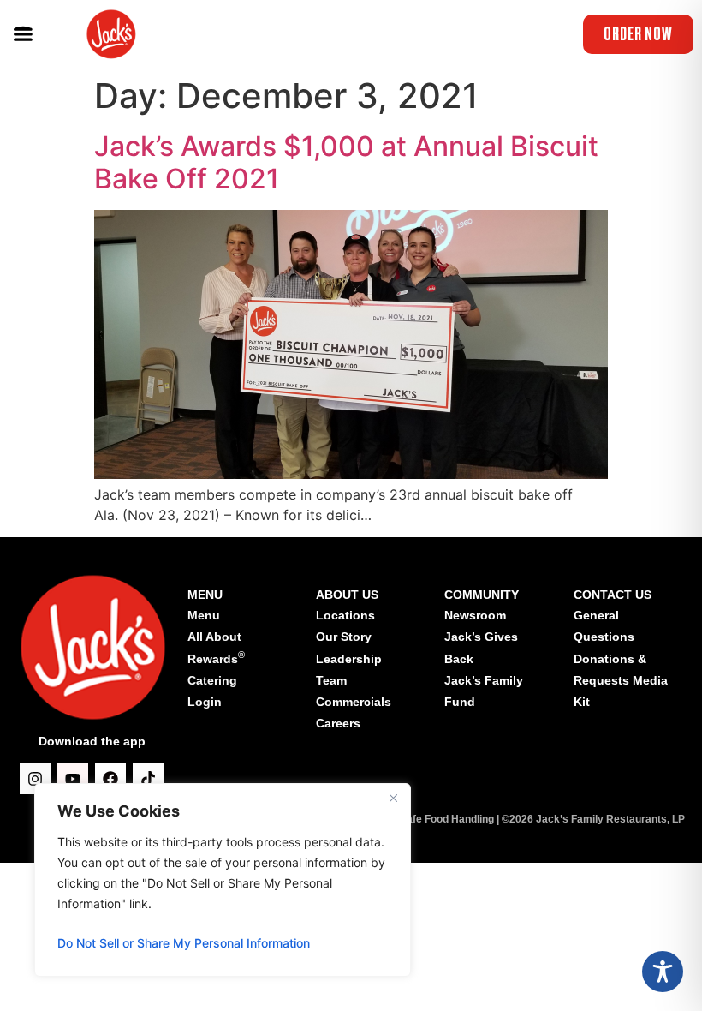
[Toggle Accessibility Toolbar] (662, 971)
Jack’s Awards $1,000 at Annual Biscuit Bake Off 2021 (346, 162)
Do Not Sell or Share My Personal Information (183, 943)
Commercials (353, 702)
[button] (23, 35)
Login (204, 702)
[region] (222, 880)
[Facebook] (110, 778)
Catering (212, 680)
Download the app (92, 741)
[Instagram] (35, 778)
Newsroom (475, 615)
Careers (338, 723)
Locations (345, 615)
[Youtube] (72, 778)
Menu (203, 615)
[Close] (393, 797)
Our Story (344, 636)
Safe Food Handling (447, 819)
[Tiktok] (148, 778)
